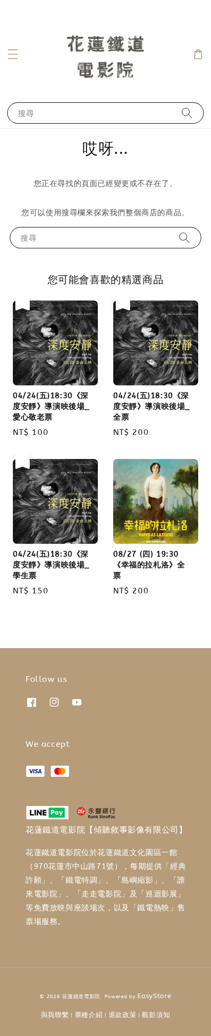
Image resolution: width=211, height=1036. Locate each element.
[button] (13, 54)
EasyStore (154, 996)
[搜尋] (187, 113)
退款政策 (123, 1015)
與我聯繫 (55, 1015)
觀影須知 (156, 1015)
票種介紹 (89, 1015)
